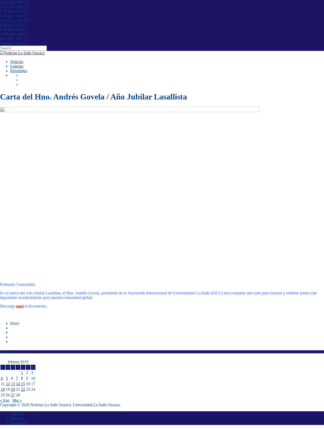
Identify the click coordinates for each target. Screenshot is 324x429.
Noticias (16, 61)
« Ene (4, 400)
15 (23, 384)
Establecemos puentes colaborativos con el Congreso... (73, 7)
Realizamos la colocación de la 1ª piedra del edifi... (68, 29)
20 (13, 389)
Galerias (16, 66)
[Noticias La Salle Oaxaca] (22, 53)
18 (3, 389)
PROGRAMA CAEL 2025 (51, 34)
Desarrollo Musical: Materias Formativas (61, 2)
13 (13, 384)
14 (18, 384)
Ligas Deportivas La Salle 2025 (52, 25)
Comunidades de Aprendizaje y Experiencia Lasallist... (72, 11)
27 (13, 395)
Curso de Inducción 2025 (49, 20)
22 (23, 389)
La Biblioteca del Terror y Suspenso (55, 16)
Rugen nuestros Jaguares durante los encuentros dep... (72, 38)
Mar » (17, 400)
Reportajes (18, 71)
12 (8, 384)
